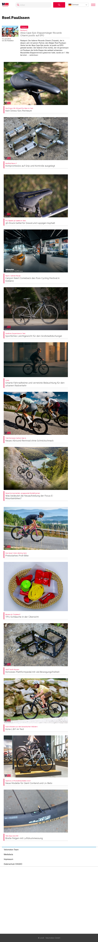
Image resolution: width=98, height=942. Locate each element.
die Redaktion (9, 40)
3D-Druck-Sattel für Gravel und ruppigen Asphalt (30, 222)
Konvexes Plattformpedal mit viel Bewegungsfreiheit (32, 671)
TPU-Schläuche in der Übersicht (22, 616)
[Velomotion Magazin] (6, 5)
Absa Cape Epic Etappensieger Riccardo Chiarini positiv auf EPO (41, 33)
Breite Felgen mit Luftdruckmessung (24, 837)
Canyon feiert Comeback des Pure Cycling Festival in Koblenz (32, 278)
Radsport (24, 27)
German (75, 5)
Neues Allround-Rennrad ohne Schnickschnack (29, 439)
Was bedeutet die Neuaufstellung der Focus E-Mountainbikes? (29, 496)
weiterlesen (34, 55)
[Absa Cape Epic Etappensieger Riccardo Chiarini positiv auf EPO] (10, 32)
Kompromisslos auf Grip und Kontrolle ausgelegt (30, 165)
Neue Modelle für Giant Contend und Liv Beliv (28, 782)
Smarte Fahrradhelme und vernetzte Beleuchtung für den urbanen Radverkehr (34, 383)
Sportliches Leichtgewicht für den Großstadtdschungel (33, 335)
